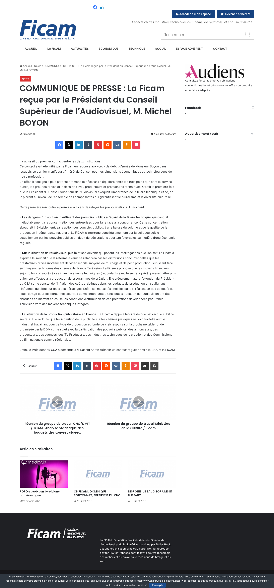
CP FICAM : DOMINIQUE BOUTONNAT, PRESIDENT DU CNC (97, 493)
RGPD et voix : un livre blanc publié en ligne (40, 493)
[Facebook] (95, 7)
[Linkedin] (102, 7)
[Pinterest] (98, 145)
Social (160, 48)
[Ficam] (48, 29)
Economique (109, 48)
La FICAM (54, 48)
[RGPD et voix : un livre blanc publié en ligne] (44, 473)
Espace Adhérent (189, 48)
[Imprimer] (154, 366)
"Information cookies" (135, 585)
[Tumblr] (88, 145)
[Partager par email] (145, 366)
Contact (220, 48)
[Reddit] (108, 145)
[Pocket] (136, 145)
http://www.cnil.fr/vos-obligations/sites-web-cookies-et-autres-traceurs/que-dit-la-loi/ (186, 580)
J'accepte (157, 585)
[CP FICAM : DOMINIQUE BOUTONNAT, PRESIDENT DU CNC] (98, 473)
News (37, 65)
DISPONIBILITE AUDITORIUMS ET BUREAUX (150, 493)
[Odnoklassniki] (127, 145)
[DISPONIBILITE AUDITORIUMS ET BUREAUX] (152, 473)
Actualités (80, 48)
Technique (137, 48)
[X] (69, 145)
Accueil (31, 48)
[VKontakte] (117, 145)
